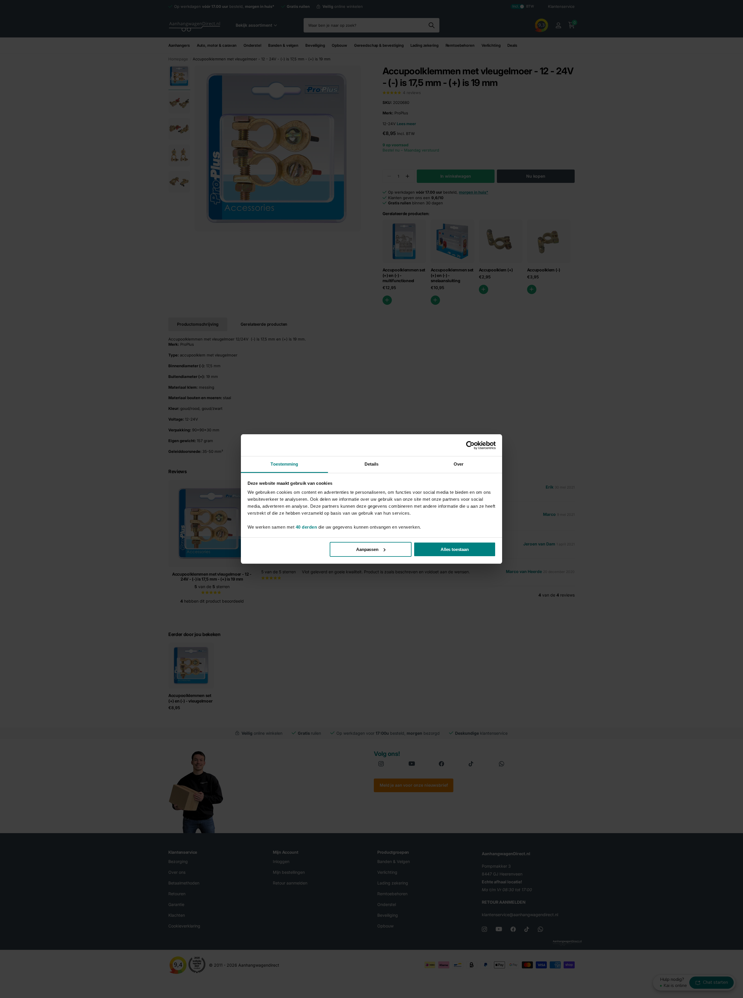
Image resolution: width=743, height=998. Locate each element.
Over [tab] (459, 464)
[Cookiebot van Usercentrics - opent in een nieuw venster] (470, 445)
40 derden (306, 527)
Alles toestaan (455, 549)
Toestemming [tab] (284, 464)
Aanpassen (367, 549)
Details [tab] (372, 464)
